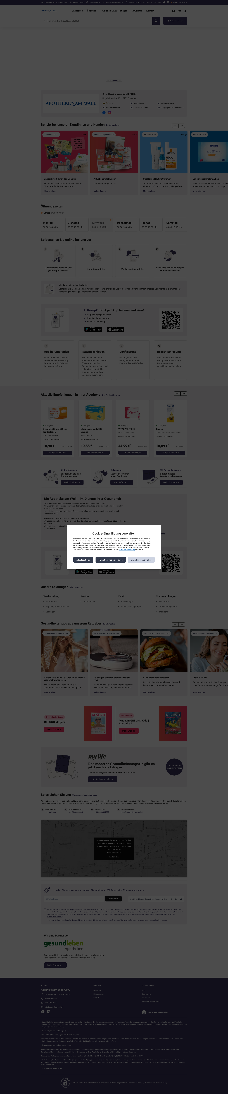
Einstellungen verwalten (141, 560)
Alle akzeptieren (83, 560)
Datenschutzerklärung (127, 550)
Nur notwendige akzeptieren (111, 560)
